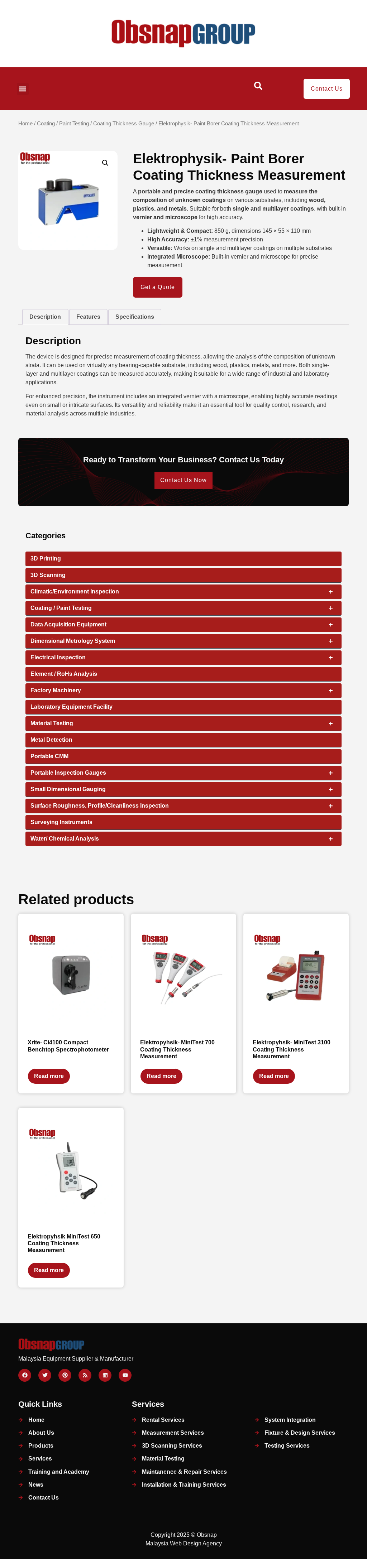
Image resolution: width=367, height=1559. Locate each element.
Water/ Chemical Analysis (181, 839)
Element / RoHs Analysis (63, 674)
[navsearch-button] (258, 88)
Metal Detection (51, 740)
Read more (49, 1076)
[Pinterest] (64, 1375)
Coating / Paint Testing (63, 123)
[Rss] (84, 1375)
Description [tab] (45, 317)
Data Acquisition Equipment (181, 625)
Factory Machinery (181, 690)
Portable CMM (49, 756)
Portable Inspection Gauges (181, 773)
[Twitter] (44, 1375)
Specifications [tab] (134, 317)
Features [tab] (88, 317)
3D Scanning (48, 575)
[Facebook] (24, 1375)
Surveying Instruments (61, 822)
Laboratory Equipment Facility (71, 707)
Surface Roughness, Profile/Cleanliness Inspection (181, 806)
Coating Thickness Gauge (123, 123)
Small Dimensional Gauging (181, 789)
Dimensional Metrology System (181, 641)
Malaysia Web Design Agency (184, 1543)
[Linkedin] (105, 1375)
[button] (23, 89)
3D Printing (45, 558)
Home (25, 123)
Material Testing (181, 723)
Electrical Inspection (181, 657)
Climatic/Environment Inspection (181, 592)
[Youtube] (125, 1375)
